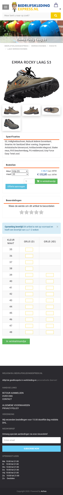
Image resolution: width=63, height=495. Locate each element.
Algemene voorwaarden (16, 405)
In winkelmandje (47, 181)
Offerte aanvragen (16, 186)
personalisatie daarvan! (47, 380)
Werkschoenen (38, 46)
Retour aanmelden (13, 393)
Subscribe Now (31, 448)
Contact (7, 399)
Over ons (7, 396)
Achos (43, 491)
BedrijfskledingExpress (16, 46)
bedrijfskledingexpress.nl (28, 373)
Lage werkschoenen (17, 49)
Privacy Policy (10, 408)
